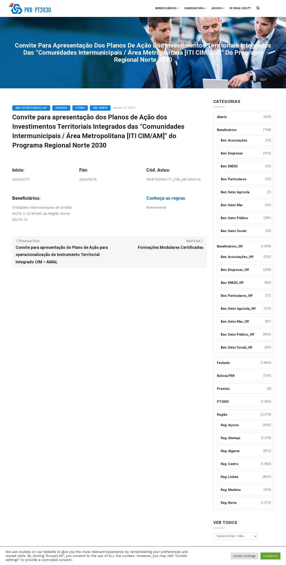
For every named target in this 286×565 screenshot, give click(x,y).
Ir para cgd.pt (240, 8)
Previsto (223, 389)
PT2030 (80, 107)
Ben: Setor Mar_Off (235, 321)
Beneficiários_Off (230, 246)
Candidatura (194, 8)
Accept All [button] (270, 556)
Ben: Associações (234, 140)
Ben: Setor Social (233, 231)
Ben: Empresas (232, 153)
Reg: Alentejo (230, 438)
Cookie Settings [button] (244, 556)
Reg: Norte (100, 107)
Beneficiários (165, 8)
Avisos (216, 8)
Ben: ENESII (229, 166)
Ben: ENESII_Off (232, 283)
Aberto (222, 117)
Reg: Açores (230, 425)
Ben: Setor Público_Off (31, 107)
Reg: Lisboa (229, 477)
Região (222, 414)
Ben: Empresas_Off (235, 270)
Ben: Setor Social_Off (236, 347)
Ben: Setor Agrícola (235, 192)
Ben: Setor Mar (232, 205)
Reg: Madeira (231, 490)
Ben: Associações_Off (237, 257)
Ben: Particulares (233, 179)
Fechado (61, 107)
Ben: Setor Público (234, 218)
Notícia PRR (226, 376)
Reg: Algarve (230, 451)
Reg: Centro (229, 464)
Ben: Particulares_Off (236, 295)
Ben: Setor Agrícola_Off (238, 308)
